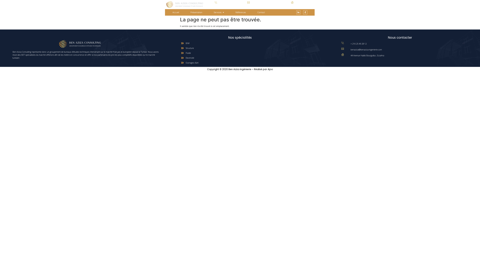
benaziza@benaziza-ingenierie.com (366, 49)
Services (218, 12)
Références (241, 12)
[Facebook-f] (305, 12)
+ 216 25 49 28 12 (216, 5)
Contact (261, 12)
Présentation (196, 12)
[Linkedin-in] (298, 12)
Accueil (175, 12)
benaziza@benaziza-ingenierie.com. (248, 5)
